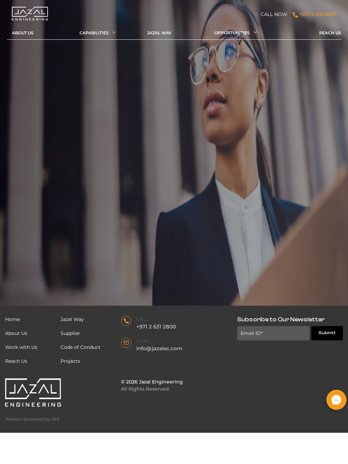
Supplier (70, 333)
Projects (70, 361)
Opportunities (232, 32)
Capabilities (94, 32)
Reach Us (330, 32)
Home (12, 319)
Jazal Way (159, 32)
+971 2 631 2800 (317, 14)
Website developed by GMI (32, 419)
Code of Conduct (81, 347)
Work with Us (21, 347)
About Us (23, 32)
